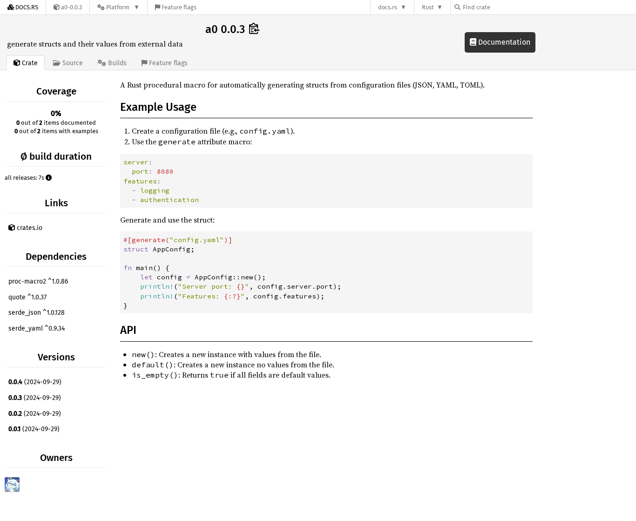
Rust (428, 7)
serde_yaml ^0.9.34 (36, 328)
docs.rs (387, 7)
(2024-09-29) (34, 382)
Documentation (503, 42)
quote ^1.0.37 (27, 297)
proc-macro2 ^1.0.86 (38, 281)
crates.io (28, 228)
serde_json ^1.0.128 (36, 313)
